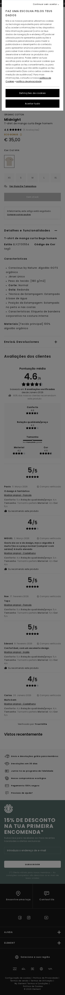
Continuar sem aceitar (45, 4)
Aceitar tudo (32, 103)
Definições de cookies (32, 93)
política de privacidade (28, 81)
